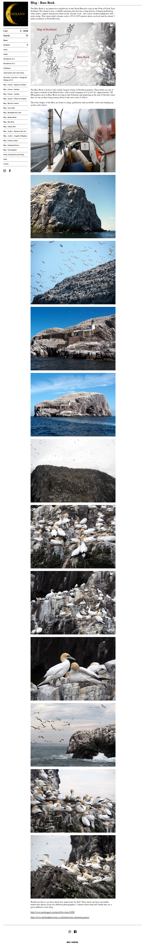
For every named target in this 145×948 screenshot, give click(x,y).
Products (6, 45)
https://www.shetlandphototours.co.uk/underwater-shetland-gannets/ (60, 917)
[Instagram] (4, 171)
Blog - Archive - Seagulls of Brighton (15, 136)
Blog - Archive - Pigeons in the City (14, 131)
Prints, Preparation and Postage (13, 154)
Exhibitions (7, 68)
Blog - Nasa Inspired (9, 150)
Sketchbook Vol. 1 (9, 59)
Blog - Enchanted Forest (11, 145)
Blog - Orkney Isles (9, 126)
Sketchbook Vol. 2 (9, 63)
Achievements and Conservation (13, 73)
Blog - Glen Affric (9, 108)
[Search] (27, 35)
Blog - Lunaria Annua (10, 140)
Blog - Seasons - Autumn (11, 94)
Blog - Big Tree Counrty (11, 103)
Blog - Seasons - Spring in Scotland (14, 85)
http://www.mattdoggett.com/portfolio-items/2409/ (53, 912)
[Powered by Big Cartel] (72, 942)
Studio (5, 54)
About (5, 49)
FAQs (5, 159)
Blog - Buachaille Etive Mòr (12, 112)
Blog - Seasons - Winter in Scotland (14, 98)
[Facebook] (10, 171)
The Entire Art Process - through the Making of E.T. (15, 78)
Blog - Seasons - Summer (11, 89)
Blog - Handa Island (9, 117)
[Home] (15, 14)
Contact (5, 164)
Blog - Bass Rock (8, 122)
